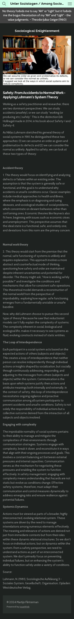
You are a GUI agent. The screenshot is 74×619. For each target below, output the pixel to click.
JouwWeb (24, 606)
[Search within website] (4, 4)
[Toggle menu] (70, 4)
